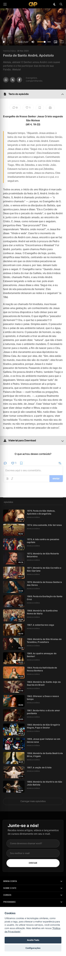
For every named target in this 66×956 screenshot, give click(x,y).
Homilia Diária (9, 51)
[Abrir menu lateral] (5, 4)
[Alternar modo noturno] (54, 4)
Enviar (33, 863)
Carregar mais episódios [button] (33, 801)
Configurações (33, 948)
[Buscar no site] (61, 4)
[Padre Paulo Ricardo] (33, 4)
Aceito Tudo (33, 940)
